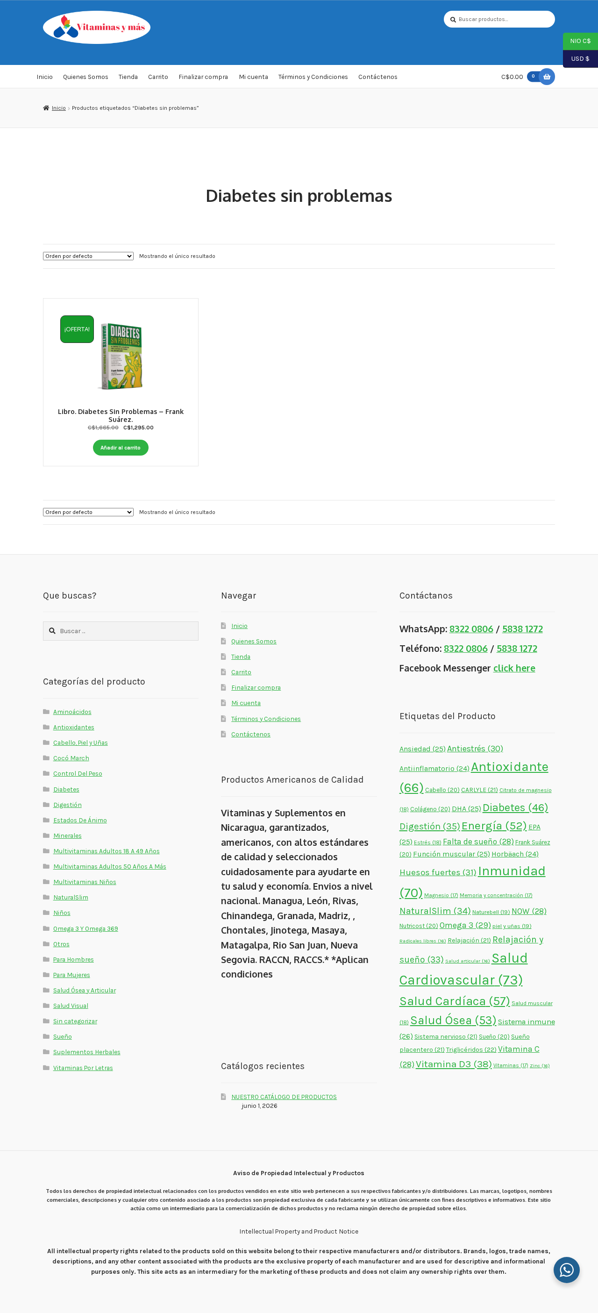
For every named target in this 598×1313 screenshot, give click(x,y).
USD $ (576, 58)
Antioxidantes (73, 727)
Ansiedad (422, 748)
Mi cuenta (253, 76)
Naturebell (491, 911)
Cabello (442, 789)
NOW (529, 911)
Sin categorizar (75, 1021)
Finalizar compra (203, 76)
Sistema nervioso (445, 1036)
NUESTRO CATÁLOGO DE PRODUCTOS (284, 1096)
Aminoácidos (72, 711)
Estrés (427, 842)
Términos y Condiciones (313, 76)
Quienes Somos (85, 76)
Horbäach (515, 854)
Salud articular (467, 961)
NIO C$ (577, 40)
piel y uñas (512, 925)
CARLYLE (479, 789)
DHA (466, 808)
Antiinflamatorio (434, 768)
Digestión (67, 804)
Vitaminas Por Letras (83, 1067)
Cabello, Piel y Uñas (80, 742)
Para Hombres (73, 959)
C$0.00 (518, 76)
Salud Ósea (453, 1020)
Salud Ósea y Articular (84, 990)
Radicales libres (422, 941)
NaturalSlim (70, 897)
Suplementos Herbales (87, 1052)
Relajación (469, 940)
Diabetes (66, 789)
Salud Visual (70, 1005)
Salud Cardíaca (454, 1001)
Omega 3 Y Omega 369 (85, 928)
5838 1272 (522, 629)
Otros (61, 944)
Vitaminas (510, 1065)
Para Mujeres (71, 974)
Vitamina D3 (454, 1064)
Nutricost (418, 925)
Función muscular (451, 853)
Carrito (158, 76)
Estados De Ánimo (80, 820)
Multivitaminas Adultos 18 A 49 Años (106, 851)
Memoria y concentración (496, 895)
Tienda (128, 76)
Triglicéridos (471, 1050)
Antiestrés (475, 748)
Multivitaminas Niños (84, 881)
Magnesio (441, 895)
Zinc (540, 1066)
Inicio (44, 76)
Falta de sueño (478, 841)
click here (514, 668)
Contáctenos (378, 76)
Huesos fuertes (438, 872)
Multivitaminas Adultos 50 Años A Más (109, 866)
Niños (62, 912)
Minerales (67, 835)
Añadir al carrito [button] (120, 447)
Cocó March (71, 758)
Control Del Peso (77, 773)
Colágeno (430, 809)
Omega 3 (465, 925)
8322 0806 (471, 629)
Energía (494, 825)
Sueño (62, 1036)
